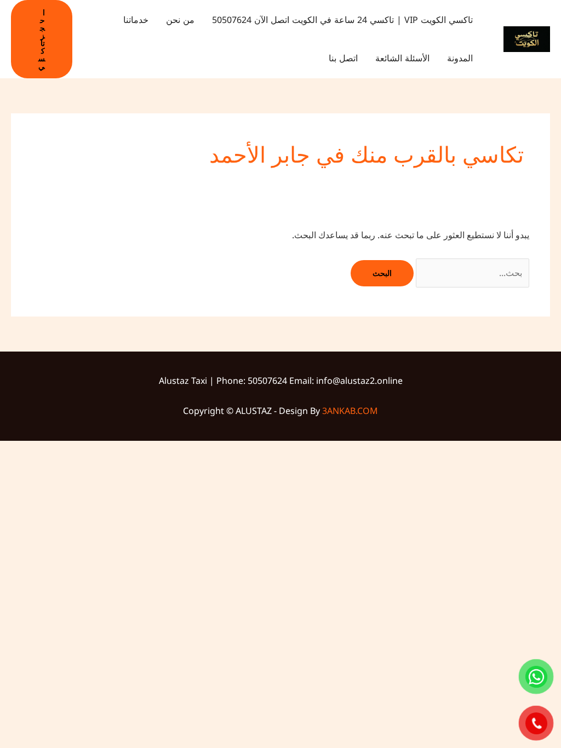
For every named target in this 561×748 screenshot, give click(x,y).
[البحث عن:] (471, 273)
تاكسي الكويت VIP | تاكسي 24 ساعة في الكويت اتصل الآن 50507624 (342, 19)
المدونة (460, 58)
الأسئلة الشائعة (402, 58)
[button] (41, 39)
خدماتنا (135, 19)
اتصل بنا (343, 58)
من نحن (180, 19)
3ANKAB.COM (350, 411)
